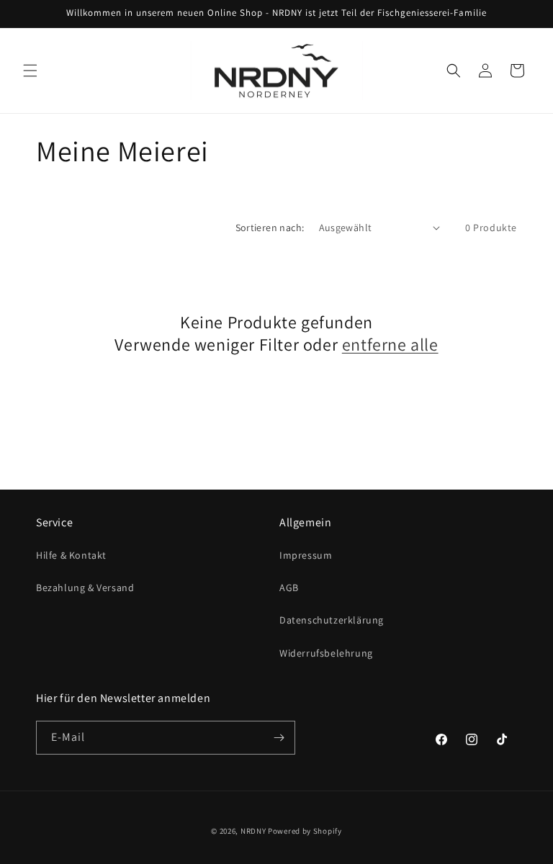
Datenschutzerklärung (331, 619)
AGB (289, 587)
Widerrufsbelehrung (326, 653)
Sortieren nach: (270, 227)
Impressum (305, 555)
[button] (30, 70)
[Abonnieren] (279, 738)
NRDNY (253, 831)
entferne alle (390, 344)
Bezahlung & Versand (85, 587)
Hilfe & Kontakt (71, 555)
